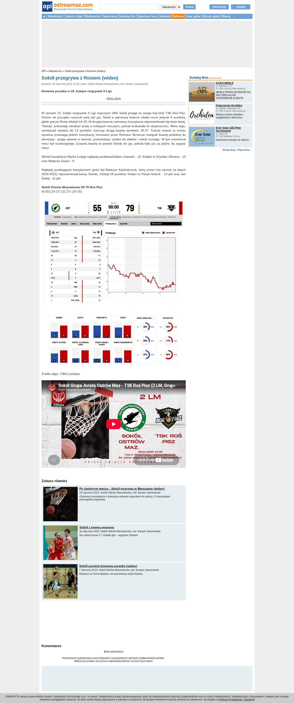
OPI (44, 71)
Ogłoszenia (109, 16)
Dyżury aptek (211, 16)
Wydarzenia (92, 16)
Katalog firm (127, 16)
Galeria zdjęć (74, 16)
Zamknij (249, 699)
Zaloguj (240, 6)
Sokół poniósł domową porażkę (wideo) (108, 566)
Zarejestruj (219, 6)
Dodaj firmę (229, 149)
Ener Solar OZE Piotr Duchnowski (228, 129)
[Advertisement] (114, 621)
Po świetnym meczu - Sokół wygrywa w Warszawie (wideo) (122, 488)
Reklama (178, 16)
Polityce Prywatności (231, 699)
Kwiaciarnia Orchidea (229, 105)
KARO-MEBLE (225, 83)
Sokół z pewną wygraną (96, 527)
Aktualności (55, 16)
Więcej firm (243, 149)
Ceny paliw (193, 16)
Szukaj (189, 6)
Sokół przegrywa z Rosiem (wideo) (85, 71)
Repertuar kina (147, 16)
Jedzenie (164, 16)
